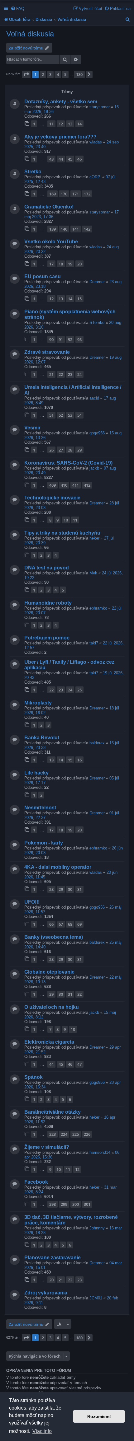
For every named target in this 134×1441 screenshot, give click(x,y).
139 (52, 229)
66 (51, 924)
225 (75, 1134)
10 (66, 520)
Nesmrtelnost (40, 807)
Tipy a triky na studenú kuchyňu (62, 533)
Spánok (33, 1077)
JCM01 (95, 1298)
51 (51, 415)
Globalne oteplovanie (49, 972)
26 (51, 450)
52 (61, 415)
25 (79, 690)
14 (79, 124)
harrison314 (99, 1152)
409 (52, 485)
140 (64, 229)
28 (70, 450)
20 (79, 264)
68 (70, 924)
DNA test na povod (46, 567)
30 (70, 889)
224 (64, 1134)
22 (61, 374)
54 (79, 415)
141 (75, 229)
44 (61, 159)
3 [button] (50, 74)
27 (61, 450)
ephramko (98, 608)
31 (79, 889)
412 (87, 485)
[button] (26, 74)
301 (87, 1204)
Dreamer (97, 281)
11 (51, 124)
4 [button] (58, 74)
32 (79, 994)
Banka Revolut (41, 737)
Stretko (32, 171)
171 (75, 194)
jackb (94, 468)
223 (52, 1134)
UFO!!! (32, 902)
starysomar (99, 107)
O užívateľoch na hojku (51, 1007)
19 (70, 264)
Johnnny (97, 1228)
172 (87, 194)
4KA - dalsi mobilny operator (57, 867)
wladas (95, 142)
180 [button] (79, 74)
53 (70, 415)
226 (87, 1134)
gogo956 (97, 433)
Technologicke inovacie (52, 497)
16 (79, 760)
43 (51, 159)
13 (70, 124)
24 (79, 374)
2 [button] (43, 74)
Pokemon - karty (43, 842)
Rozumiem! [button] (99, 1416)
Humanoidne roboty (48, 603)
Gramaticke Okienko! (49, 206)
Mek (93, 573)
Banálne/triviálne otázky (52, 1112)
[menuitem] (17, 8)
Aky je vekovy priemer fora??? (60, 136)
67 (61, 924)
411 (75, 485)
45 (70, 159)
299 (64, 1204)
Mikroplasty (38, 702)
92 (70, 339)
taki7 (93, 643)
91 (61, 339)
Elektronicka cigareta (49, 1042)
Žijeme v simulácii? (46, 1147)
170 (64, 194)
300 (75, 1204)
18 (61, 264)
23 (70, 374)
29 (79, 450)
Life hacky (36, 772)
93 (79, 339)
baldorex (97, 743)
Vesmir (32, 427)
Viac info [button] (42, 1431)
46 (79, 159)
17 (51, 264)
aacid (94, 398)
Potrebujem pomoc (46, 637)
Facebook (36, 1182)
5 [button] (65, 74)
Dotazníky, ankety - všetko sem (60, 101)
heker (94, 538)
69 (79, 924)
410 (64, 485)
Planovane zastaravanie (52, 1257)
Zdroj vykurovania (45, 1292)
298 (52, 1204)
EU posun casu (42, 276)
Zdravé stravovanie (47, 352)
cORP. (95, 177)
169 (52, 194)
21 (51, 374)
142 (87, 229)
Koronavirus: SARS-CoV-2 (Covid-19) (68, 463)
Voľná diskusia (30, 34)
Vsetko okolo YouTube (51, 241)
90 (51, 339)
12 (61, 124)
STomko (96, 322)
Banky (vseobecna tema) (53, 937)
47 (79, 1064)
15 (79, 299)
